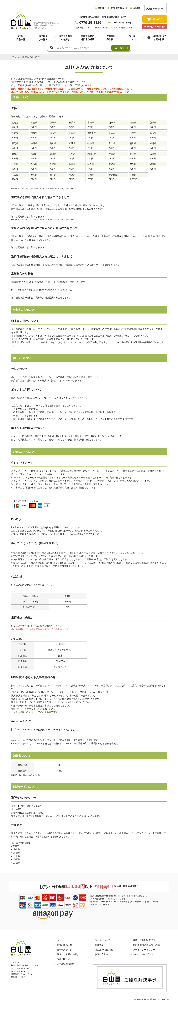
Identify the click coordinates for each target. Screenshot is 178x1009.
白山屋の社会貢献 (104, 949)
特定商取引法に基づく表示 (146, 945)
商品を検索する (120, 47)
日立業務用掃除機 (65, 964)
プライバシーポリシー (144, 949)
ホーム (60, 940)
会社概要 (99, 945)
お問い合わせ (101, 954)
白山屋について (102, 940)
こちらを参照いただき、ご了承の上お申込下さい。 (36, 712)
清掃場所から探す (65, 949)
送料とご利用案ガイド (144, 940)
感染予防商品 (63, 959)
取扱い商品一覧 (64, 945)
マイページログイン (143, 954)
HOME (13, 57)
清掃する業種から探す (68, 954)
